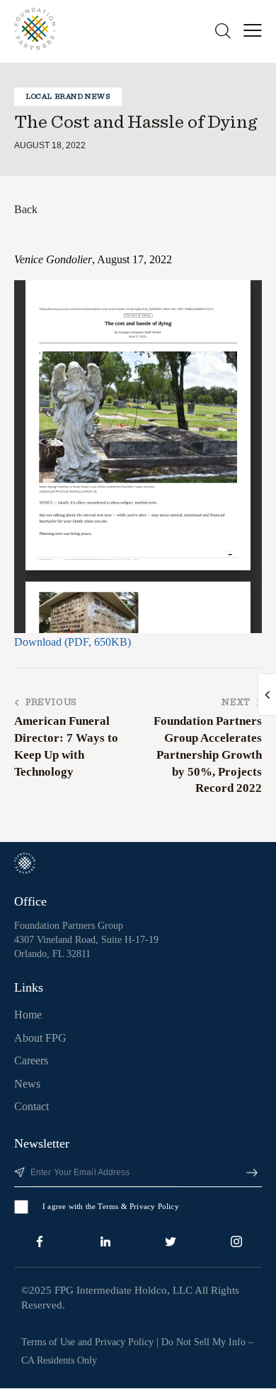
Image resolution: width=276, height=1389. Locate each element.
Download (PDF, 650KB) (72, 642)
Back (26, 209)
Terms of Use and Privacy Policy (87, 1342)
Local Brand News (67, 96)
